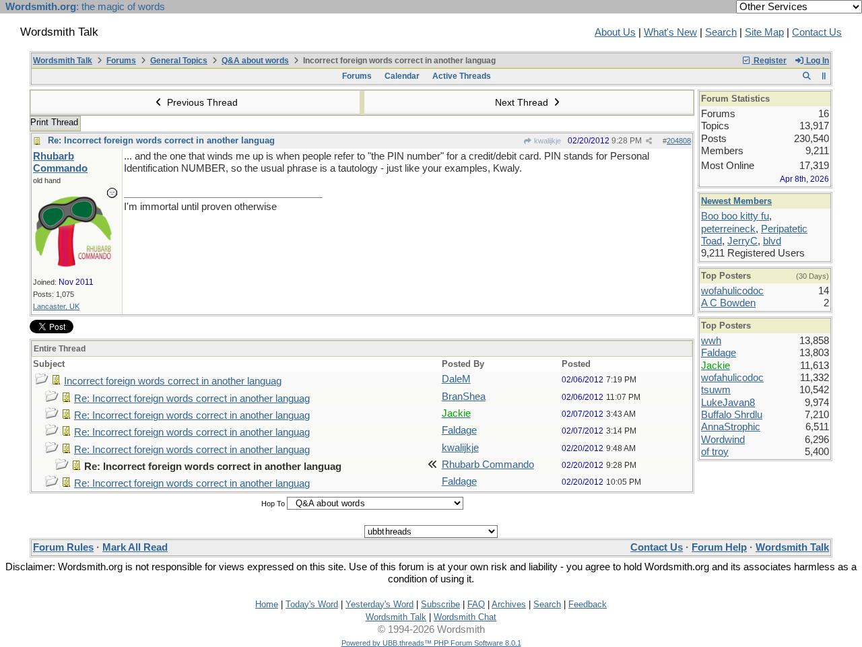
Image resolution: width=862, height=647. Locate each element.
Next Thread (523, 102)
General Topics (178, 60)
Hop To (273, 504)
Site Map (764, 32)
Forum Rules (63, 547)
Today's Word (312, 604)
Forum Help (719, 547)
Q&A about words (255, 60)
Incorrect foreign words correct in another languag (172, 381)
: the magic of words (85, 6)
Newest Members (736, 201)
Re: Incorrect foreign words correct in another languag (161, 140)
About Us (615, 32)
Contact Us (817, 32)
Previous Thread (201, 102)
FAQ (476, 604)
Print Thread (54, 122)
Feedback (587, 604)
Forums (121, 60)
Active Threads (461, 76)
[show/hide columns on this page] (824, 76)
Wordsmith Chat (465, 617)
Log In (816, 60)
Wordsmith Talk (62, 60)
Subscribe (440, 604)
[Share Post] (649, 141)
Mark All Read (135, 547)
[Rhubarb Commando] (73, 266)
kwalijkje (546, 141)
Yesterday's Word (379, 604)
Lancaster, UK (56, 306)
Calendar (402, 76)
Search (721, 32)
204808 (679, 141)
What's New (670, 32)
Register (769, 60)
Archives (509, 604)
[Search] (806, 76)
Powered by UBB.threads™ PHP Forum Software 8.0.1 (431, 643)
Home (266, 604)
